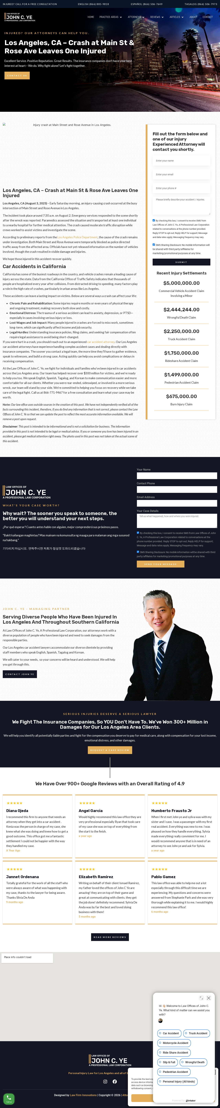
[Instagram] (105, 1081)
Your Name (144, 469)
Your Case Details (147, 511)
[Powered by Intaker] (191, 1101)
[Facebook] (115, 1081)
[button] (111, 17)
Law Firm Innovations (83, 1095)
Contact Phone (146, 483)
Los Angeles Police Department (77, 237)
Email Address (146, 497)
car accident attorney (101, 342)
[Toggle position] (201, 998)
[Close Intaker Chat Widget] (208, 998)
